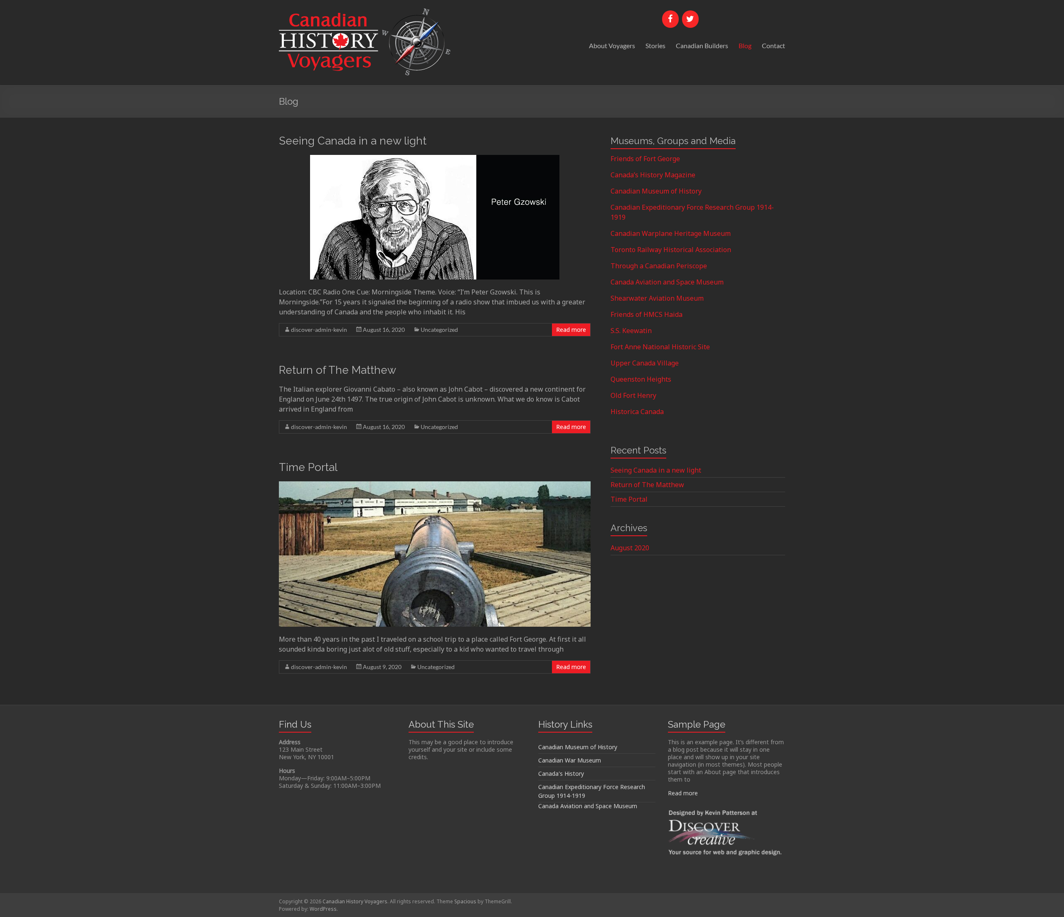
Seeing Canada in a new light (352, 141)
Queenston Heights (641, 379)
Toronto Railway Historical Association (671, 249)
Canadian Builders (702, 45)
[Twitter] (690, 19)
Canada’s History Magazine (653, 174)
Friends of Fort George (645, 158)
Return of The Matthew (337, 370)
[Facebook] (670, 19)
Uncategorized (439, 329)
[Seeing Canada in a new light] (434, 159)
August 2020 (630, 547)
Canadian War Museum (569, 760)
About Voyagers (612, 45)
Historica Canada (637, 411)
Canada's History (561, 773)
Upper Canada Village (645, 363)
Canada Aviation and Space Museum (667, 282)
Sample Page (696, 724)
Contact (773, 45)
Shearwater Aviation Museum (657, 298)
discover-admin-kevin (319, 329)
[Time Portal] (435, 485)
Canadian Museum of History (656, 191)
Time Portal (308, 467)
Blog (745, 45)
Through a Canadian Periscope (659, 265)
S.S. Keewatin (631, 330)
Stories (655, 45)
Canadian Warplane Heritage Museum (671, 233)
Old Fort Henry (633, 395)
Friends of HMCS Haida (646, 314)
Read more (571, 329)
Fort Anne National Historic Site (660, 346)
